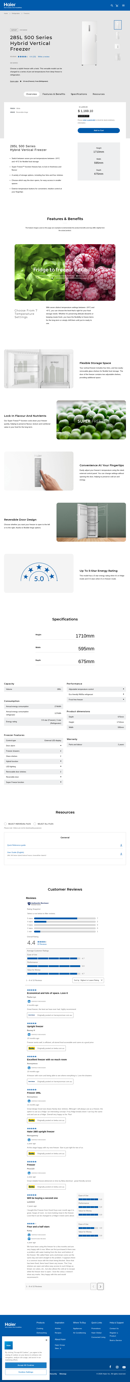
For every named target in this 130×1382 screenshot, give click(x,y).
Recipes (58, 1333)
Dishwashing (42, 1333)
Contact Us (114, 1328)
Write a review (43, 57)
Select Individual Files (19, 824)
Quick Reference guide (16, 845)
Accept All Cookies (26, 1365)
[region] (26, 1358)
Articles (58, 1328)
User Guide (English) (26, 853)
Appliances (77, 1328)
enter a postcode (89, 120)
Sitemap (62, 1374)
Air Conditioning (79, 1333)
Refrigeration (16, 13)
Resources (99, 94)
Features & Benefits (54, 94)
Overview (31, 94)
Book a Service (116, 1340)
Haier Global (96, 1333)
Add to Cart (99, 130)
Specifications (79, 94)
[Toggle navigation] (123, 5)
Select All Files (45, 824)
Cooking (40, 1328)
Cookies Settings (26, 1372)
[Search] (111, 5)
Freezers (26, 13)
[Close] (46, 1340)
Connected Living (98, 1337)
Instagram (117, 1367)
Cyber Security (50, 1374)
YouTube (124, 1367)
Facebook (110, 1367)
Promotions (96, 1328)
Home (6, 13)
